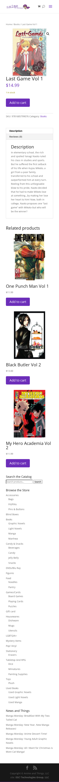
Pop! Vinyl (11, 645)
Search (38, 481)
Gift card (10, 611)
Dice (10, 663)
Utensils (12, 630)
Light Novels (15, 528)
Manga (12, 533)
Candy (11, 552)
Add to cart (18, 102)
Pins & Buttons (16, 509)
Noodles (12, 582)
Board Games (15, 596)
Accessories (12, 495)
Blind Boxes (12, 514)
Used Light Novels (18, 697)
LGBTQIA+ (11, 635)
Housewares (12, 616)
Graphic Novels (16, 523)
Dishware (13, 620)
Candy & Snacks (14, 543)
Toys (8, 679)
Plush (11, 683)
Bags (11, 499)
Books (17, 24)
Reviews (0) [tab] (15, 136)
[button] (48, 34)
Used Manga (15, 702)
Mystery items (13, 640)
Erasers (12, 654)
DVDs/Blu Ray (13, 568)
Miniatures (14, 669)
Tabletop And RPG (16, 659)
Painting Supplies (18, 674)
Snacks (12, 562)
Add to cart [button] (18, 301)
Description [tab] (15, 130)
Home (9, 24)
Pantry (11, 587)
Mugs (11, 625)
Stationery (11, 651)
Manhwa (13, 538)
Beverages (14, 547)
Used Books (12, 688)
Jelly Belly (13, 557)
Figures (10, 573)
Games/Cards (13, 592)
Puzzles (12, 606)
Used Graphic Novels (19, 692)
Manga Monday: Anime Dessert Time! (26, 733)
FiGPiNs (12, 504)
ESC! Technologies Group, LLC (32, 777)
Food (8, 578)
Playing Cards (15, 601)
